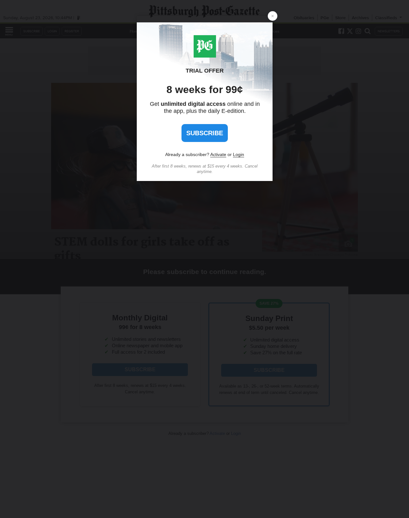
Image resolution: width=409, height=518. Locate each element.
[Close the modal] (272, 16)
